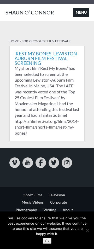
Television (57, 195)
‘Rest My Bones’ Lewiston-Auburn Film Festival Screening (47, 58)
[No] (87, 230)
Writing (49, 210)
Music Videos (33, 202)
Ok (47, 241)
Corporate (58, 202)
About (68, 210)
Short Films (33, 195)
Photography (26, 210)
